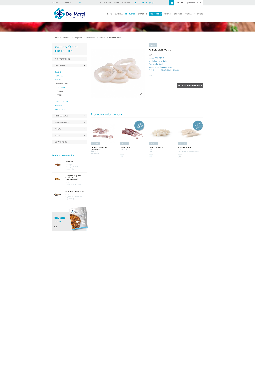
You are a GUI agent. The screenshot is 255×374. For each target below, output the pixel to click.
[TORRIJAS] (57, 164)
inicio (57, 37)
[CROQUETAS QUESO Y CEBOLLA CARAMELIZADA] (57, 179)
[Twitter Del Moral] (139, 3)
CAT (56, 3)
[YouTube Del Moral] (143, 3)
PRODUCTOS (66, 37)
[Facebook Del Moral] (136, 3)
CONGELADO (78, 37)
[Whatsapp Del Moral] (153, 3)
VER (55, 227)
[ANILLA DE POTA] (118, 70)
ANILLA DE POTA (115, 37)
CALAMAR (102, 37)
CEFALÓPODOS (90, 37)
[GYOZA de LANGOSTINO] (57, 194)
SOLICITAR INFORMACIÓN (190, 86)
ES (53, 3)
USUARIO (180, 3)
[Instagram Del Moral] (150, 3)
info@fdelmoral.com (122, 3)
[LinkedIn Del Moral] (147, 3)
